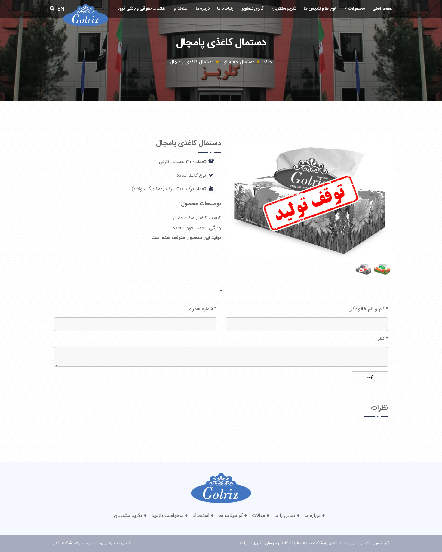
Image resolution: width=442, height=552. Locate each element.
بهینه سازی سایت (89, 543)
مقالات (258, 516)
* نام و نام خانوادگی (368, 309)
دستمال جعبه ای (239, 62)
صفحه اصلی (382, 8)
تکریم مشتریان (283, 8)
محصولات (356, 8)
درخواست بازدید (167, 516)
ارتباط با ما (225, 8)
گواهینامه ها (230, 516)
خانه (267, 62)
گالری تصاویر (253, 8)
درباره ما (203, 8)
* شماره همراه (202, 309)
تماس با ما (285, 516)
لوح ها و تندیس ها (320, 8)
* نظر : (381, 339)
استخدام (181, 8)
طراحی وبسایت (119, 543)
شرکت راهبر (62, 543)
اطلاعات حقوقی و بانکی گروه (142, 8)
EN (60, 9)
